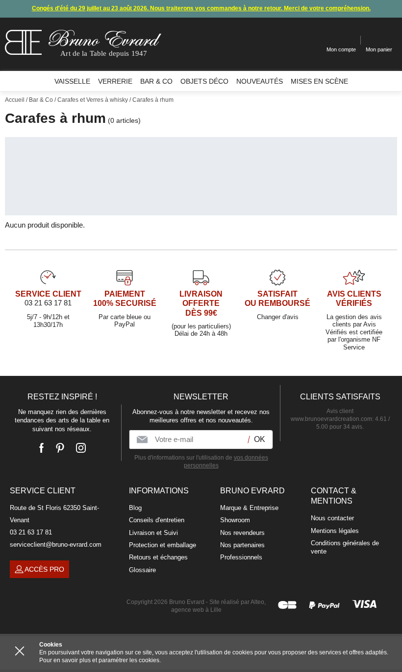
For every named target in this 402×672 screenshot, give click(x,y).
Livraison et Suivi (153, 532)
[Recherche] (311, 40)
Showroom (235, 520)
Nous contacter (332, 518)
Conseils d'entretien (156, 520)
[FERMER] (19, 651)
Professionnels (241, 557)
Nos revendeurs (242, 532)
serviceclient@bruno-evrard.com (55, 544)
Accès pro (44, 569)
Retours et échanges (158, 557)
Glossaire (142, 570)
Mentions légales (335, 530)
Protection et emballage (162, 545)
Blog (135, 507)
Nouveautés (259, 81)
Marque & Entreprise (249, 507)
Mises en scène (319, 81)
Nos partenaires (242, 545)
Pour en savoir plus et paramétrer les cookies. (100, 660)
